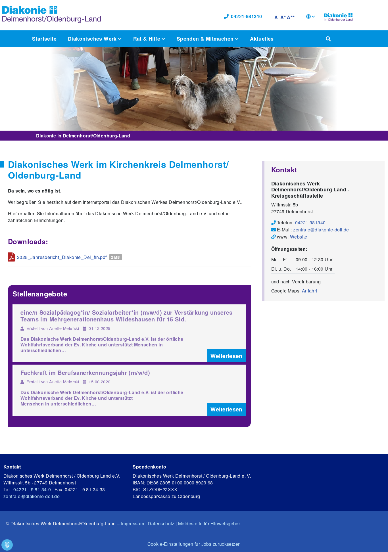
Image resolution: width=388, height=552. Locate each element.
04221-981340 (246, 16)
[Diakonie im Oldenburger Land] (338, 16)
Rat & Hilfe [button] (147, 38)
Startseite (44, 38)
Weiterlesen (226, 356)
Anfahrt (309, 290)
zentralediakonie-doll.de (321, 229)
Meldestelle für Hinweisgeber (209, 523)
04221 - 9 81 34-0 (32, 489)
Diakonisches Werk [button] (93, 38)
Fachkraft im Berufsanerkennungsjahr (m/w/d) (85, 372)
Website (298, 236)
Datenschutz (161, 523)
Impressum (132, 523)
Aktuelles (262, 38)
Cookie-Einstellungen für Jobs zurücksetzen (194, 544)
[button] (310, 17)
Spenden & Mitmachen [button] (206, 38)
